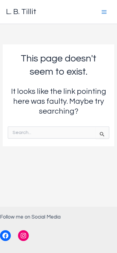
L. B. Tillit (21, 12)
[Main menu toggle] (104, 12)
